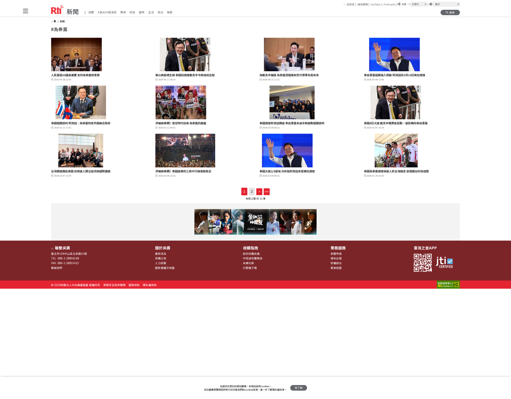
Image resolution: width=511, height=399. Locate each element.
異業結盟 (336, 267)
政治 (160, 12)
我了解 (299, 388)
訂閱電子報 (250, 267)
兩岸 (123, 12)
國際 (142, 12)
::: (344, 4)
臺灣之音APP (425, 247)
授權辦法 (336, 263)
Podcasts (390, 4)
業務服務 (338, 247)
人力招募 (160, 263)
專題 (169, 12)
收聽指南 (250, 247)
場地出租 (336, 258)
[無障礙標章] (448, 284)
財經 (132, 12)
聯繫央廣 (62, 247)
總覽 (91, 12)
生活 (151, 12)
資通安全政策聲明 (114, 285)
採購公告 (160, 258)
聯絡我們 (56, 267)
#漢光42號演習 (107, 12)
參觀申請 (336, 253)
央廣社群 (248, 263)
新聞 (62, 21)
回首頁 (351, 4)
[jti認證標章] (446, 262)
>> (266, 191)
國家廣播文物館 (165, 267)
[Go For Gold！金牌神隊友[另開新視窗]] (255, 222)
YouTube (376, 4)
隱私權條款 (150, 285)
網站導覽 (363, 4)
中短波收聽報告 (252, 258)
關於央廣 (162, 247)
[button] (26, 11)
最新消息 (160, 253)
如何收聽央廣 (251, 253)
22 (261, 198)
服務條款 (134, 285)
